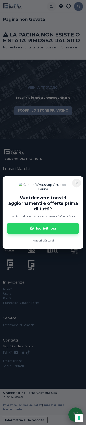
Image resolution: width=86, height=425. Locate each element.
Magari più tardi (43, 240)
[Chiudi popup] (76, 183)
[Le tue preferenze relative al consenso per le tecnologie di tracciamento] (79, 418)
